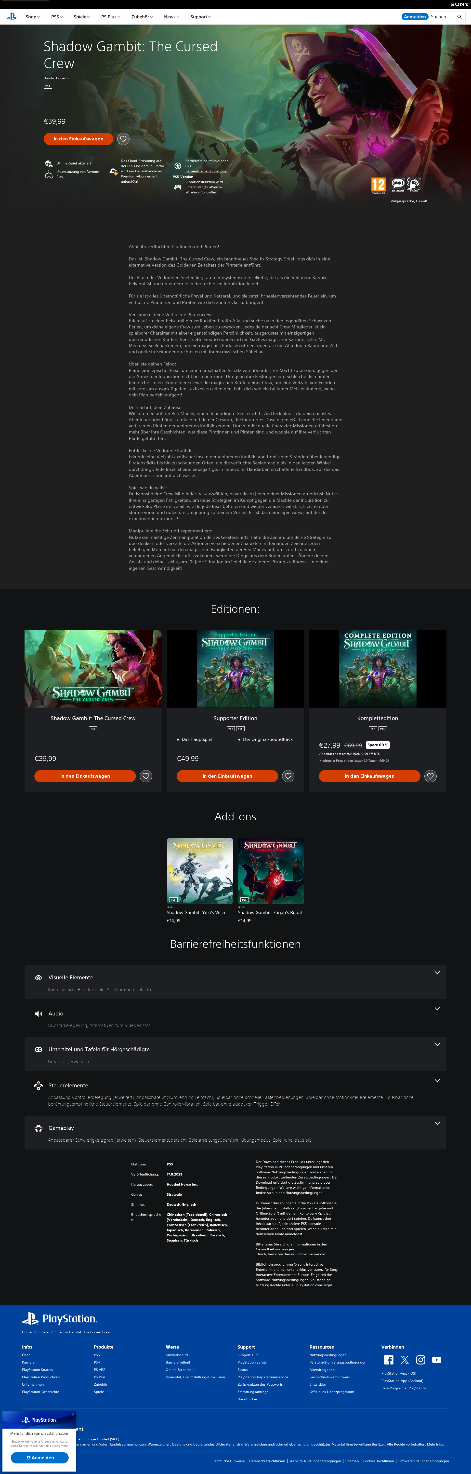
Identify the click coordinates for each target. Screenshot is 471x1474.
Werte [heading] (172, 1347)
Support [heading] (246, 1347)
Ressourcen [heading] (322, 1347)
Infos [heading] (27, 1347)
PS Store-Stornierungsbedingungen (338, 1362)
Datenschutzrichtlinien (267, 1461)
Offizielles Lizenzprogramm (332, 1392)
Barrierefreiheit (178, 1362)
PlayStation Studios (37, 1369)
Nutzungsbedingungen (328, 1355)
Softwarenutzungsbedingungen (423, 1461)
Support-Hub (248, 1355)
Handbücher (247, 1399)
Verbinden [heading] (392, 1347)
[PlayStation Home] (12, 16)
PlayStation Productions (41, 1377)
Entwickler (318, 1384)
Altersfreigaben (322, 1369)
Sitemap (352, 1461)
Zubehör (140, 16)
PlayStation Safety (252, 1362)
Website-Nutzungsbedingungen (315, 1461)
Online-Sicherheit (180, 1369)
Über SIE (29, 1355)
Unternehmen (33, 1384)
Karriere (28, 1362)
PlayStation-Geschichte (40, 1392)
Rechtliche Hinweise (228, 1461)
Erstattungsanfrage (253, 1392)
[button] (206, 171)
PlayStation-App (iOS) (398, 1373)
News (170, 16)
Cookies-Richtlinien (378, 1461)
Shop (31, 16)
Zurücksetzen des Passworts (260, 1384)
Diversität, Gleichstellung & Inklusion (195, 1377)
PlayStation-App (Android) (402, 1381)
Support (199, 16)
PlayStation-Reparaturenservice (263, 1377)
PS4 (97, 1362)
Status (243, 1369)
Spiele (80, 16)
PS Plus (109, 16)
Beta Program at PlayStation (404, 1388)
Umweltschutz (177, 1355)
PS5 (55, 16)
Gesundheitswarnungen (275, 1249)
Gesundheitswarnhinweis (330, 1377)
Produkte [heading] (104, 1347)
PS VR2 (99, 1369)
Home (27, 1332)
